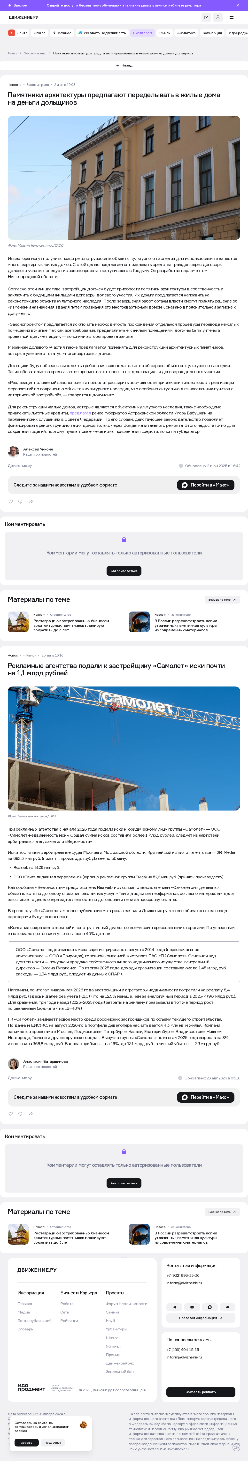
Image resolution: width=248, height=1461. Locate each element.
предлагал (81, 412)
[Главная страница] (23, 17)
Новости (15, 84)
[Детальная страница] (63, 622)
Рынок (31, 655)
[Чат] (206, 17)
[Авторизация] (218, 17)
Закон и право (37, 84)
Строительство (60, 614)
